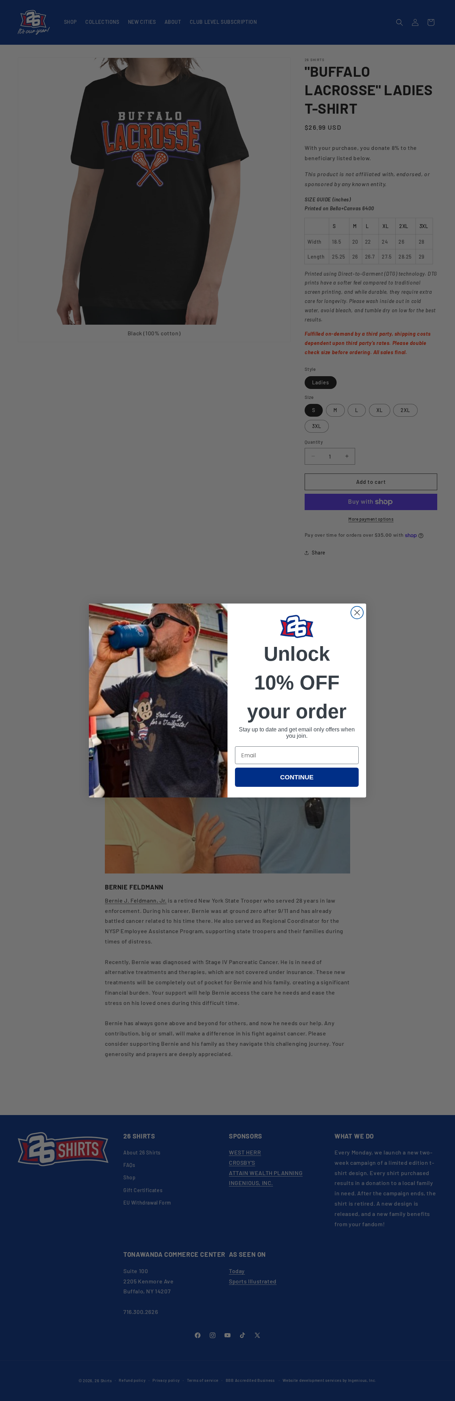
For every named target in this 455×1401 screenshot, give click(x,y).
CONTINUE (297, 777)
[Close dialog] (357, 612)
